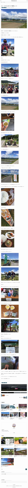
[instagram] (14, 432)
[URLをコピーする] (20, 392)
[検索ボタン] (27, 1)
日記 (5, 7)
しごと (4, 7)
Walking (2, 7)
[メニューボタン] (1, 1)
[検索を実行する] (26, 469)
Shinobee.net (14, 0)
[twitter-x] (13, 432)
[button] (7, 392)
